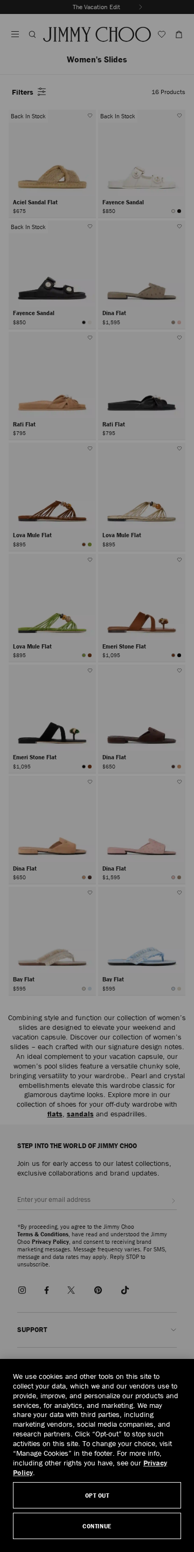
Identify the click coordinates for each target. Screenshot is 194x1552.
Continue (96, 1526)
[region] (97, 1455)
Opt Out (97, 1495)
